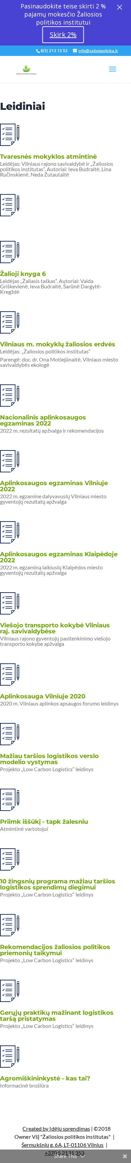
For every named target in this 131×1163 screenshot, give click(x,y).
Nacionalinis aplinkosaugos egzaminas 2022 (43, 420)
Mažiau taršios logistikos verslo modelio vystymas (49, 759)
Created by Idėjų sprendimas (56, 1128)
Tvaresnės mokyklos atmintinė (48, 156)
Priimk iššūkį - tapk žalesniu (44, 821)
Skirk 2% (62, 34)
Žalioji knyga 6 (23, 274)
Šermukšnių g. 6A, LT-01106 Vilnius (62, 1144)
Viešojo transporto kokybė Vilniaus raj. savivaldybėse (55, 628)
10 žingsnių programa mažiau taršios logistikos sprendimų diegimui (57, 884)
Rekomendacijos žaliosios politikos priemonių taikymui (55, 950)
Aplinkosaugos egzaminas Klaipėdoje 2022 (59, 557)
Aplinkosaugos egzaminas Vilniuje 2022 (54, 486)
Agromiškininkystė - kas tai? (45, 1078)
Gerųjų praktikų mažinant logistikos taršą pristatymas (57, 1016)
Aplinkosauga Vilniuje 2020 (42, 696)
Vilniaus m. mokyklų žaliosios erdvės (57, 344)
